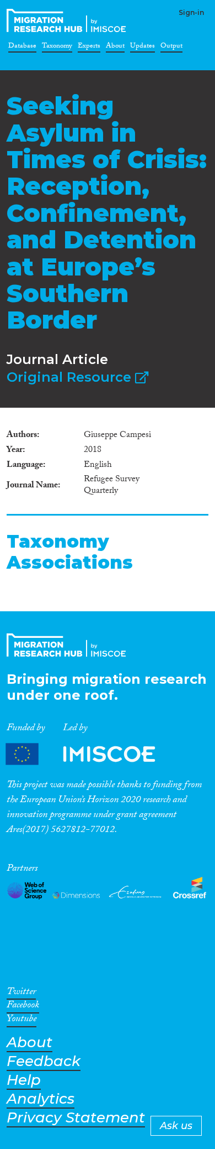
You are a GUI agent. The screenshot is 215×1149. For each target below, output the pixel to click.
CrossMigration (68, 20)
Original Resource (71, 377)
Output (171, 48)
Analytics (40, 1099)
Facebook (23, 1006)
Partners (90, 754)
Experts (89, 48)
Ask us (176, 1126)
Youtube (21, 1020)
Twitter (21, 993)
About (115, 48)
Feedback (43, 1061)
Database (22, 48)
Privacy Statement (76, 1117)
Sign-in (191, 12)
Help (24, 1080)
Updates (142, 48)
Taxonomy (57, 48)
